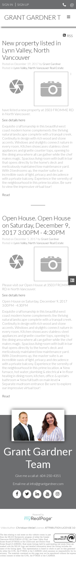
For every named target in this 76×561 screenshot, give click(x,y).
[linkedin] (38, 494)
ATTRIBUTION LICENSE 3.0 (60, 527)
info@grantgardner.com (47, 484)
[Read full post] (16, 87)
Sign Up (23, 4)
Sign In (7, 4)
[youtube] (48, 494)
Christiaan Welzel (25, 527)
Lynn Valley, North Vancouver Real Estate (39, 68)
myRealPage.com (38, 519)
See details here (13, 120)
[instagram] (58, 494)
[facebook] (18, 494)
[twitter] (28, 494)
